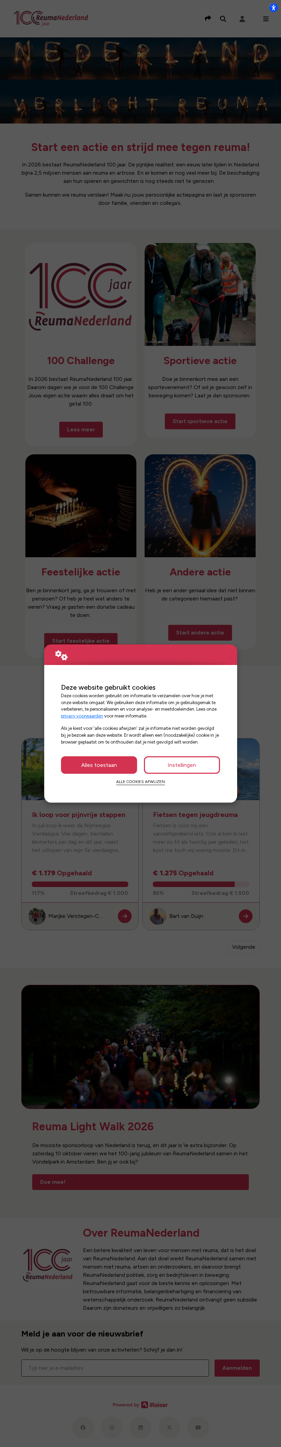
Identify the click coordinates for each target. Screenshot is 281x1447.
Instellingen (182, 765)
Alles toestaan (99, 765)
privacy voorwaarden (82, 716)
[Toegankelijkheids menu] (273, 7)
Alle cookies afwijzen (140, 781)
